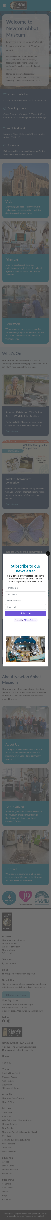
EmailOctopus (31, 620)
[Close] (48, 553)
